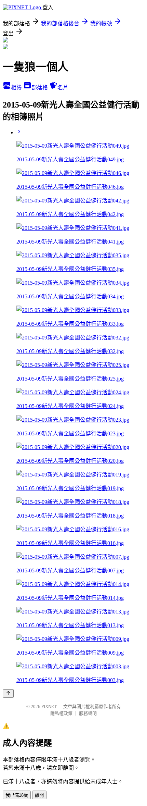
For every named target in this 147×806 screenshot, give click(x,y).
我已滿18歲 (16, 795)
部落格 (40, 87)
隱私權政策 (61, 713)
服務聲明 (88, 713)
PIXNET (49, 706)
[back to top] (8, 693)
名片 (62, 87)
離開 (39, 795)
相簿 (17, 87)
